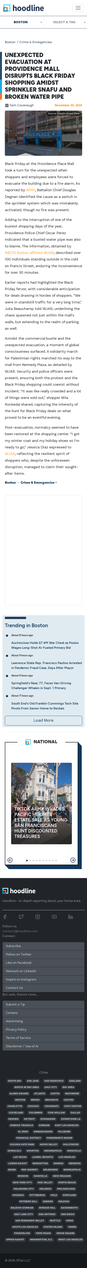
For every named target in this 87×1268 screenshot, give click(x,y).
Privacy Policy (16, 1029)
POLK (54, 1195)
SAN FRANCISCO (54, 1081)
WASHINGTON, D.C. (41, 1239)
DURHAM (44, 1125)
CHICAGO (33, 1106)
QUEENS (48, 1201)
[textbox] (65, 22)
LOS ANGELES (67, 1157)
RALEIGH (63, 1201)
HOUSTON (33, 1151)
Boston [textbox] (21, 22)
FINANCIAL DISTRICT (28, 1138)
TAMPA (72, 1227)
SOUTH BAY (14, 1081)
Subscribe (13, 946)
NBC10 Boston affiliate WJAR (29, 253)
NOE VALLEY (45, 1182)
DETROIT (29, 1119)
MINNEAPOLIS (72, 1170)
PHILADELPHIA (66, 1189)
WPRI (30, 190)
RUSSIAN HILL (47, 1208)
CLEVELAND (16, 1113)
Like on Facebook (19, 963)
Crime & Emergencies (35, 42)
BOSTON (20, 1100)
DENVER (13, 1119)
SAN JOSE (33, 1081)
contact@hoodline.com (20, 931)
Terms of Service (18, 1038)
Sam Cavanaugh (22, 105)
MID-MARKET (29, 1170)
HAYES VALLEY (48, 1144)
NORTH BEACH (67, 1182)
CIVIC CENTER (72, 1106)
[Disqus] (43, 549)
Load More (43, 721)
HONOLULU (14, 1151)
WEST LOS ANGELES (70, 1239)
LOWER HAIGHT (17, 1163)
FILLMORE (64, 1132)
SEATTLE (55, 1221)
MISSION (23, 1176)
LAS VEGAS (20, 1157)
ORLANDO (45, 1189)
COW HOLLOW (56, 1113)
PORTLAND (69, 1195)
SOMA (69, 1221)
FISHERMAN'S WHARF (59, 1138)
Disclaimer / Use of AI (22, 1046)
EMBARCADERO (43, 1132)
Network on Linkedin (21, 971)
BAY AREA (68, 1087)
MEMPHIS (75, 1163)
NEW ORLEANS (62, 1176)
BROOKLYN (51, 1100)
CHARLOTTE (14, 1106)
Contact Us (14, 988)
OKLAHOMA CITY (24, 1189)
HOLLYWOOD (71, 1144)
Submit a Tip (15, 1004)
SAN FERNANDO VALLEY (29, 1221)
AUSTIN (55, 1093)
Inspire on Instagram (21, 979)
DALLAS (75, 1113)
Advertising (14, 1021)
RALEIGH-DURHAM (22, 1208)
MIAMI (12, 1170)
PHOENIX (18, 1195)
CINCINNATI (52, 1106)
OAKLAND (75, 1081)
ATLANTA (39, 1093)
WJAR (10, 454)
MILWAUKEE (50, 1170)
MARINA (58, 1163)
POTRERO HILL (28, 1201)
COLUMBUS (35, 1113)
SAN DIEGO (67, 1214)
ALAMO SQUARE (19, 1093)
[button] (10, 860)
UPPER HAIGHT (15, 1239)
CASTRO (68, 1100)
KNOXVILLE (74, 1151)
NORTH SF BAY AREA (26, 1087)
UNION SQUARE (65, 1233)
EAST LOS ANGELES (67, 1125)
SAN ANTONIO (47, 1214)
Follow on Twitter (18, 954)
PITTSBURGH (37, 1195)
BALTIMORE (72, 1093)
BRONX (35, 1100)
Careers (12, 1013)
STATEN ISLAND (53, 1227)
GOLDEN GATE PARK (22, 1144)
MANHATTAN (40, 1163)
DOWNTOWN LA (70, 1119)
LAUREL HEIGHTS (42, 1157)
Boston (10, 42)
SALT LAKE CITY (23, 1214)
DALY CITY (51, 1087)
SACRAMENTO (69, 1208)
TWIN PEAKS (43, 1233)
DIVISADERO (47, 1119)
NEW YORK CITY (22, 1182)
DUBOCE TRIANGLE (21, 1125)
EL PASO (23, 1132)
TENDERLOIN (22, 1233)
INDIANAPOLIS (53, 1151)
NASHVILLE (40, 1176)
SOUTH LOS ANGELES (25, 1227)
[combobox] (22, 22)
